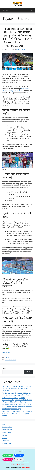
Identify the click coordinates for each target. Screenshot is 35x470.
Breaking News (7, 427)
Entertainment (7, 429)
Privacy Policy (21, 464)
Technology (6, 440)
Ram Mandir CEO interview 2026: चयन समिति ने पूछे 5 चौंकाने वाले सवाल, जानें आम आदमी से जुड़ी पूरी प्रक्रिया (17, 414)
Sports (7, 357)
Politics (4, 435)
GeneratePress (26, 467)
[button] (31, 10)
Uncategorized (7, 443)
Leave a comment (10, 360)
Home (7, 462)
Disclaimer (13, 464)
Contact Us (26, 462)
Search (4, 368)
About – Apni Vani (16, 462)
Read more (6, 352)
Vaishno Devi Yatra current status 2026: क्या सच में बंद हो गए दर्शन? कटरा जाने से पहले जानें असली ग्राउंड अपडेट (16, 388)
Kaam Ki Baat (6, 432)
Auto (4, 424)
